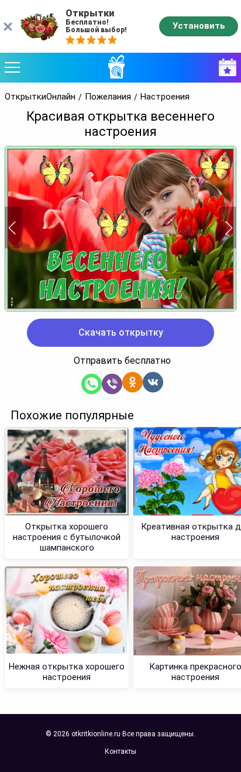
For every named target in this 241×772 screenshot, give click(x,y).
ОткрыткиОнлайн (40, 97)
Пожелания (108, 97)
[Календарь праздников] (224, 67)
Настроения (165, 97)
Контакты (120, 751)
